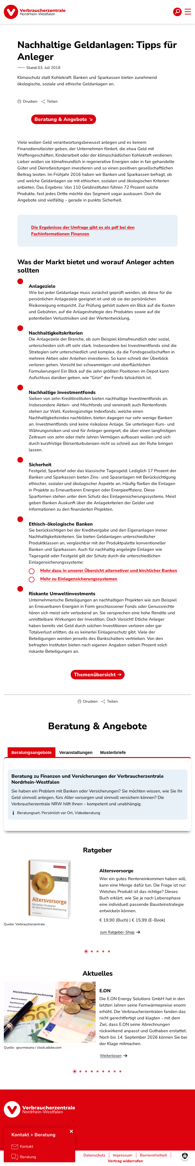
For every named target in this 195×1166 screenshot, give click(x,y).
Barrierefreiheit (153, 1155)
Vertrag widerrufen (125, 1161)
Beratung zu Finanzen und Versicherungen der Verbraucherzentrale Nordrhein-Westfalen (87, 779)
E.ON (105, 991)
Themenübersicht (95, 674)
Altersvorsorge (116, 871)
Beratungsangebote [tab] (31, 752)
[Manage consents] (185, 1156)
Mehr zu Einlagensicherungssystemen (78, 579)
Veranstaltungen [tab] (76, 752)
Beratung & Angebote (60, 119)
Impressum (122, 1155)
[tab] (86, 951)
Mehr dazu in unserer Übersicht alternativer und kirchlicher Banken (108, 570)
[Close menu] (71, 1131)
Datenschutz (94, 1155)
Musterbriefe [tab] (113, 752)
